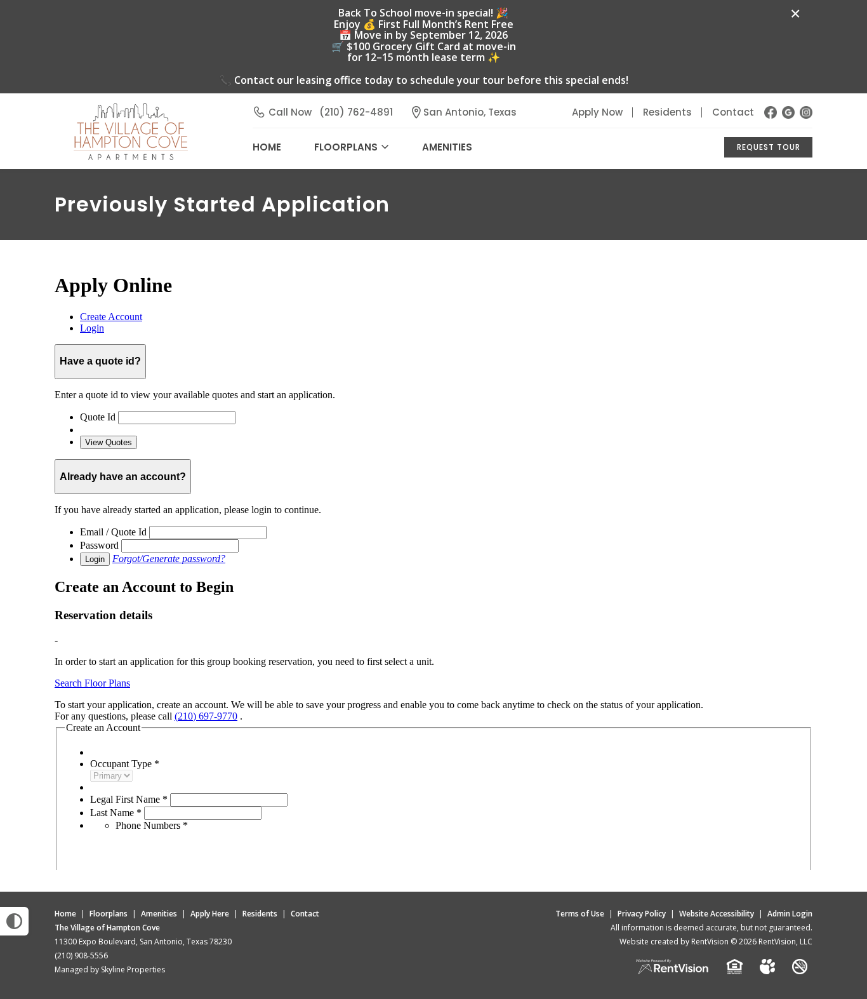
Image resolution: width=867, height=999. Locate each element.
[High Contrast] (14, 921)
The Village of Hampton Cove (107, 927)
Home (65, 913)
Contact (733, 112)
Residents (667, 112)
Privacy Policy (642, 913)
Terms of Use (579, 913)
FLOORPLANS (346, 147)
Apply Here (209, 913)
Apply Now (597, 112)
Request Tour (768, 147)
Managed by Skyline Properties (110, 969)
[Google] (788, 112)
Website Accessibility (716, 913)
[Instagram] (806, 112)
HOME (267, 147)
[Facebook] (770, 112)
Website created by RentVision (674, 941)
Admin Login (789, 913)
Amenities (159, 913)
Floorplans (108, 913)
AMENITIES (447, 147)
